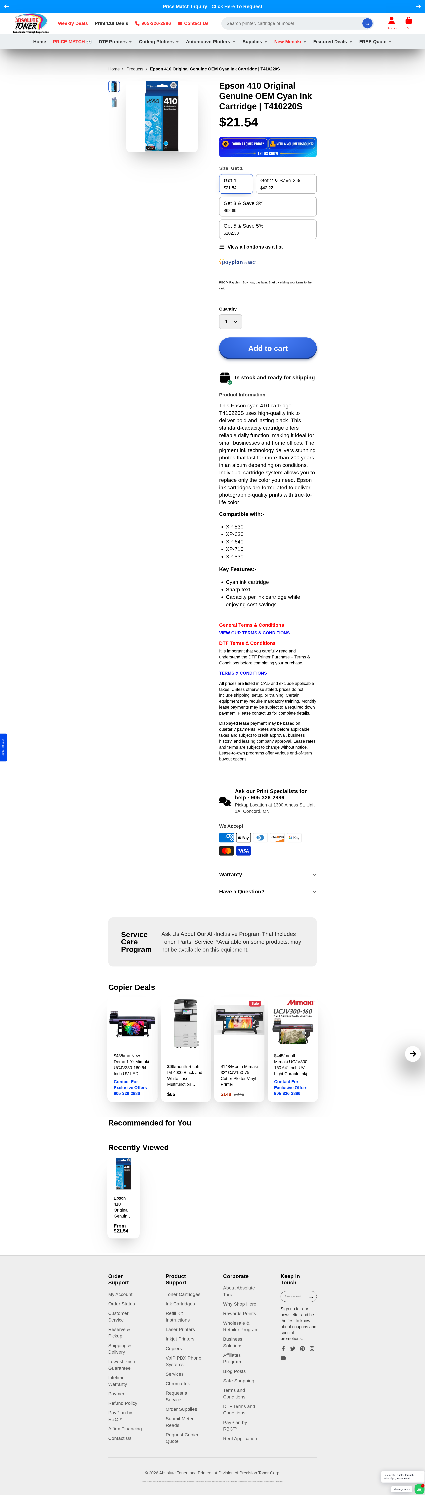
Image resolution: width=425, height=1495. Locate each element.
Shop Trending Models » (239, 775)
